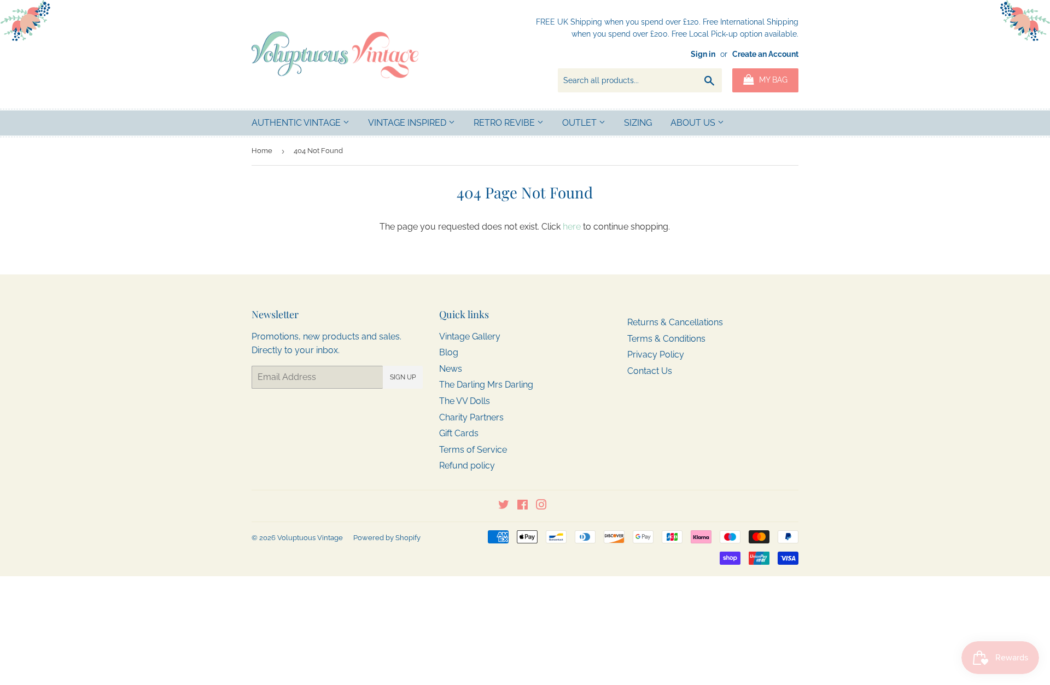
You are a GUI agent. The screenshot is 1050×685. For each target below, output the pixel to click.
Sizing (638, 123)
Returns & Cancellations (675, 322)
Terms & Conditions (666, 338)
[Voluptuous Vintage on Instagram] (541, 506)
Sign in (703, 54)
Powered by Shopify (387, 538)
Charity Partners (471, 417)
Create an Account (765, 54)
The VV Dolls (464, 401)
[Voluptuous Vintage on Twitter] (503, 506)
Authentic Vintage (297, 123)
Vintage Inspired (408, 123)
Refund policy (467, 465)
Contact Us (649, 371)
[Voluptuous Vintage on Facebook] (522, 506)
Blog (448, 352)
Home (262, 151)
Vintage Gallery (469, 336)
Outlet (580, 123)
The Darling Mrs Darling (486, 384)
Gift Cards (459, 433)
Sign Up (403, 377)
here (572, 226)
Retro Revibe (505, 123)
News (450, 369)
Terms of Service (473, 449)
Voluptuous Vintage (310, 538)
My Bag (772, 79)
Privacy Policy (655, 354)
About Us (694, 123)
